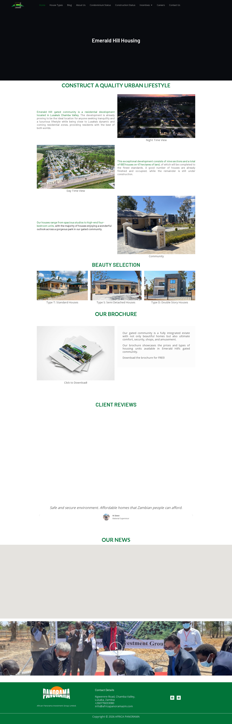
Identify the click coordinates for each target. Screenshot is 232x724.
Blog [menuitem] (69, 5)
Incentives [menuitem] (145, 5)
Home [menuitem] (42, 5)
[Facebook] (172, 698)
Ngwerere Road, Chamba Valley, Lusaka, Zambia (115, 698)
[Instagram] (179, 698)
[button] (152, 5)
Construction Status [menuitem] (125, 5)
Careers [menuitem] (161, 5)
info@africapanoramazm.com (114, 706)
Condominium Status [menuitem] (100, 5)
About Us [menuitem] (81, 5)
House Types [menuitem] (56, 5)
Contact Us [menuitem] (174, 5)
